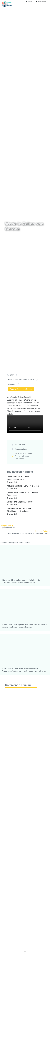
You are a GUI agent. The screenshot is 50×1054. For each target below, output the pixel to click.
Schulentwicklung (22, 456)
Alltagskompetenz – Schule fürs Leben (23, 486)
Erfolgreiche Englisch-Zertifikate (20, 502)
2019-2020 (19, 454)
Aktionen (28, 454)
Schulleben (19, 459)
